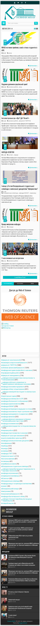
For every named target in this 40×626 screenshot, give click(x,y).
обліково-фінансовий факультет (13, 368)
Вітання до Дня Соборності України (18, 592)
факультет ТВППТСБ (25, 121)
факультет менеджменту (11, 375)
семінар (5, 451)
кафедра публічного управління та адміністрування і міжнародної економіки (17, 383)
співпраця (6, 461)
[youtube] (14, 2)
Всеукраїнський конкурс (11, 489)
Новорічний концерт (14, 599)
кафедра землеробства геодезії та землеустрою (19, 392)
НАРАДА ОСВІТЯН (8, 152)
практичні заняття (9, 456)
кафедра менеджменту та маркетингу (16, 414)
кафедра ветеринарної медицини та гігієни (17, 409)
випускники (6, 491)
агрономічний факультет (11, 494)
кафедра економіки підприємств (14, 387)
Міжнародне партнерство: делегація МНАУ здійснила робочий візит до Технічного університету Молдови (23, 544)
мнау (10, 53)
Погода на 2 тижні (8, 326)
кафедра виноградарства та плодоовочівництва (19, 426)
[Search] (36, 23)
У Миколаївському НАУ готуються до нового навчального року (20, 536)
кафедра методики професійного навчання (17, 370)
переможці (33, 193)
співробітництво (8, 503)
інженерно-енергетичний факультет (15, 362)
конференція (7, 443)
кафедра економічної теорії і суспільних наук (18, 411)
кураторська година (9, 396)
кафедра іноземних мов (11, 423)
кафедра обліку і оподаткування (14, 389)
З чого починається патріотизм (13, 258)
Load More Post (20, 277)
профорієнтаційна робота (11, 373)
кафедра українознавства (11, 404)
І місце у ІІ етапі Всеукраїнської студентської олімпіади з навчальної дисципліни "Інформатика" (20, 187)
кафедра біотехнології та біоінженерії (15, 401)
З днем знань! (12, 615)
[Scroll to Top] (20, 623)
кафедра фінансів (9, 416)
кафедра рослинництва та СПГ (13, 399)
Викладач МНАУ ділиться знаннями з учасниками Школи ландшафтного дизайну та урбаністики (22, 521)
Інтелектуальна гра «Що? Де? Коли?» (15, 118)
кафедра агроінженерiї (10, 473)
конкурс (11, 227)
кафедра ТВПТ (8, 453)
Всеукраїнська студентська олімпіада (15, 466)
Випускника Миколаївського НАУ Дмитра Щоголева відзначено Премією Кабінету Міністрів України (22, 580)
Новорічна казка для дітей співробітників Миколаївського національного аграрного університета (20, 608)
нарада (16, 155)
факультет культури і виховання (13, 435)
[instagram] (21, 2)
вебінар (5, 446)
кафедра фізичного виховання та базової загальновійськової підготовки (17, 420)
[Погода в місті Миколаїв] (16, 324)
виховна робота (13, 87)
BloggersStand (23, 623)
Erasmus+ (6, 478)
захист (5, 486)
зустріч (11, 155)
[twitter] (18, 2)
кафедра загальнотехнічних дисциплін (16, 441)
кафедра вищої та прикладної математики (17, 483)
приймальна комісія (9, 464)
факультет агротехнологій (11, 360)
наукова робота (8, 430)
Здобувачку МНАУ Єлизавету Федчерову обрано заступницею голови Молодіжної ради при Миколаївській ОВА (22, 557)
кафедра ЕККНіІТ (24, 193)
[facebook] (25, 2)
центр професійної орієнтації (12, 438)
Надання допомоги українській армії (14, 84)
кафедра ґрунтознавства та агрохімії (15, 433)
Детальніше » (33, 65)
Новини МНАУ (11, 621)
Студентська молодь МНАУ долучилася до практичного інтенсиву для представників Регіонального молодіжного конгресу (20, 529)
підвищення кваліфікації (11, 476)
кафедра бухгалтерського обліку (14, 496)
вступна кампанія (8, 459)
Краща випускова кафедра (11, 224)
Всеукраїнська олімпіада (10, 193)
